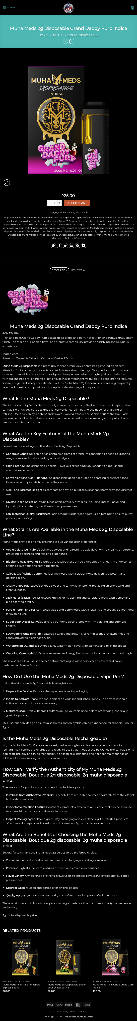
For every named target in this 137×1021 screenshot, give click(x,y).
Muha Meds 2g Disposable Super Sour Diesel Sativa (67, 986)
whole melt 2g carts (74, 238)
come (79, 807)
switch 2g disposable (83, 235)
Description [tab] (59, 270)
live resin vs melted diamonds (72, 228)
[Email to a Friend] (71, 245)
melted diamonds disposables (33, 231)
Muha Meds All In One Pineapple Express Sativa (21, 986)
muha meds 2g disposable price (98, 231)
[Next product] (65, 41)
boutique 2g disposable (40, 217)
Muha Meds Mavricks (33, 235)
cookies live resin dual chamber (24, 221)
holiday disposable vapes (35, 224)
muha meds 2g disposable (65, 231)
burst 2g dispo (61, 217)
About (83, 1011)
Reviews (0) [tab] (78, 270)
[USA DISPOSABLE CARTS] (68, 7)
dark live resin (50, 221)
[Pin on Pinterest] (77, 245)
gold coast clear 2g (110, 221)
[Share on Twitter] (65, 245)
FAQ (65, 1011)
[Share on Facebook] (59, 245)
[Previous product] (71, 41)
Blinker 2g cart (18, 217)
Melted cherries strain (101, 228)
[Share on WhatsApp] (53, 245)
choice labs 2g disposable (118, 217)
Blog (73, 1011)
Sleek (32, 887)
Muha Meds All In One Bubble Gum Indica (113, 986)
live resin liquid (47, 228)
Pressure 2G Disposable (58, 235)
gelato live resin (90, 221)
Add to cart (77, 203)
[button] (9, 8)
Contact (55, 1011)
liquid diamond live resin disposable (99, 224)
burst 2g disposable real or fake (87, 217)
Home (43, 35)
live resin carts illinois (26, 228)
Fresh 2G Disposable (70, 221)
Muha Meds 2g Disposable (76, 35)
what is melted (104, 235)
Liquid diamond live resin (64, 224)
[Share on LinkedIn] (83, 245)
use (75, 887)
